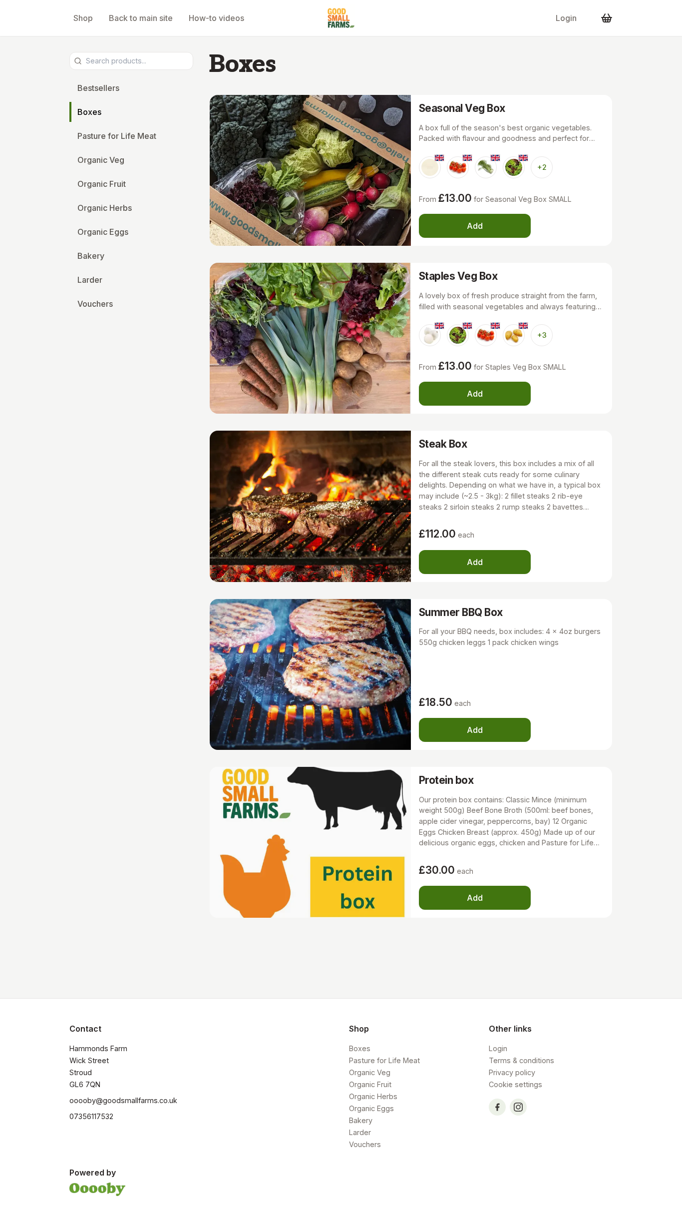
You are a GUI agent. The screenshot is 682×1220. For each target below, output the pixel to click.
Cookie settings (515, 1084)
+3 (542, 335)
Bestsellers (98, 88)
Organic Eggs (102, 232)
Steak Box (443, 444)
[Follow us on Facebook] (497, 1107)
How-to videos (216, 18)
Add (475, 226)
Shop (83, 18)
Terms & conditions (521, 1060)
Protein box (446, 780)
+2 (542, 167)
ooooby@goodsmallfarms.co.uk (123, 1100)
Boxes (89, 112)
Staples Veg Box (458, 276)
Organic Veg (100, 160)
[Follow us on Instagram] (518, 1107)
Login (566, 18)
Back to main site (141, 18)
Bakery (90, 256)
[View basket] (607, 18)
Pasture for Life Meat (116, 136)
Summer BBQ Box (461, 612)
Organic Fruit (101, 184)
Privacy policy (512, 1072)
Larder (89, 280)
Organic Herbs (104, 208)
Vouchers (95, 304)
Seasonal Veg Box (462, 108)
